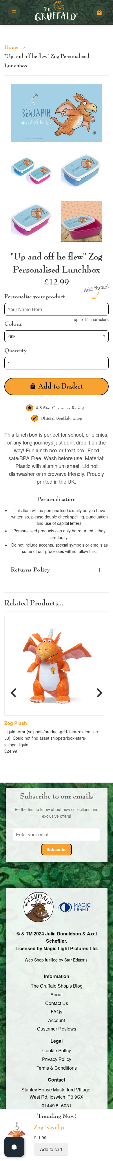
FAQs (56, 1011)
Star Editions (76, 960)
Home (11, 47)
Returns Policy (30, 570)
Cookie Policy (56, 1050)
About (56, 994)
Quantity (15, 350)
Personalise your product (34, 296)
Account (56, 1020)
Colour (13, 324)
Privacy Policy (56, 1059)
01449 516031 (57, 1105)
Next (99, 690)
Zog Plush (15, 723)
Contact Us (56, 1003)
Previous (13, 690)
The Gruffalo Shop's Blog (57, 986)
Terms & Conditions (57, 1067)
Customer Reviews (56, 1028)
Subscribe (57, 849)
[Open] (14, 1147)
